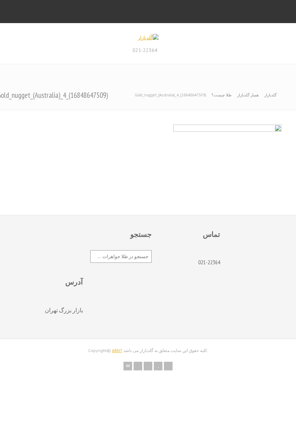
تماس (211, 234)
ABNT (117, 350)
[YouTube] (158, 366)
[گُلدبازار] (148, 38)
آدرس (74, 282)
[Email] (127, 366)
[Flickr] (138, 366)
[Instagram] (148, 366)
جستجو (141, 234)
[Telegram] (168, 366)
